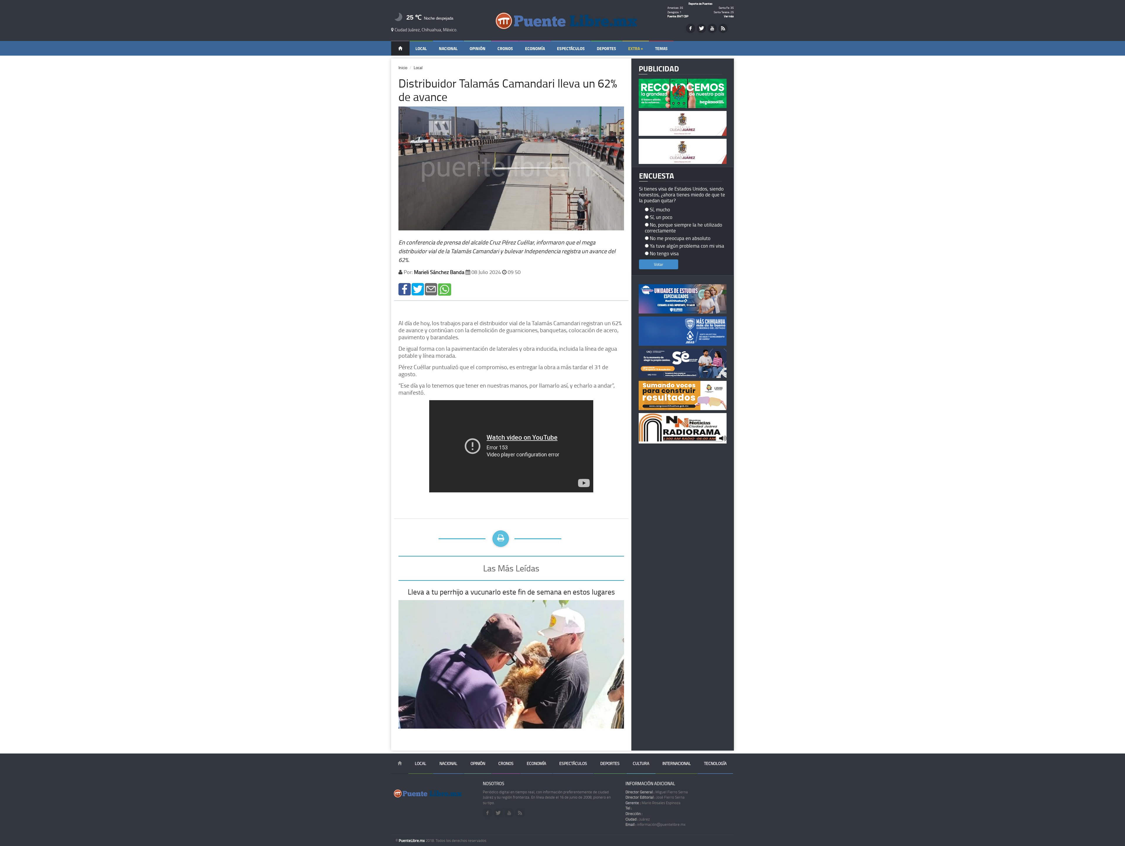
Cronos (505, 48)
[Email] (431, 289)
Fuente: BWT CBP (677, 16)
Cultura (641, 763)
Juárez (637, 819)
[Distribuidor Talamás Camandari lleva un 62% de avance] (404, 289)
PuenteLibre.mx (412, 840)
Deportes (606, 48)
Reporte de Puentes (700, 3)
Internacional (676, 763)
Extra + (635, 48)
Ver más (729, 16)
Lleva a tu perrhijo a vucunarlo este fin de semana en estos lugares (511, 592)
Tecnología (715, 763)
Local (421, 48)
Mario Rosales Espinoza (653, 802)
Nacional (448, 48)
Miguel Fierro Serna (656, 791)
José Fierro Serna (655, 797)
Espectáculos (571, 48)
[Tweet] (418, 289)
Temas (661, 48)
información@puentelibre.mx (655, 824)
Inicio (402, 67)
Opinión (477, 48)
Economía (535, 48)
